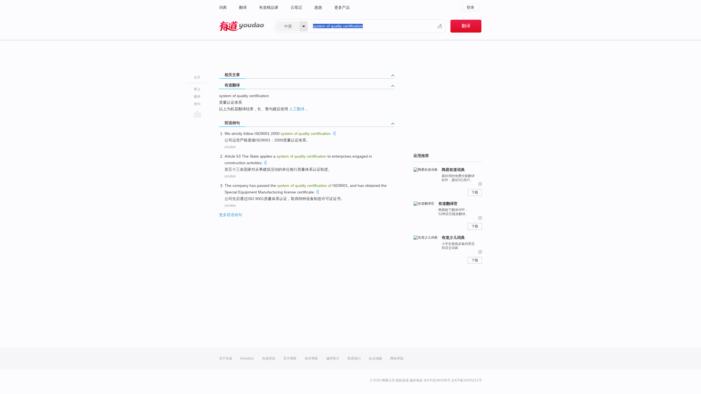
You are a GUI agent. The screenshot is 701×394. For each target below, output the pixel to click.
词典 (223, 7)
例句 (197, 104)
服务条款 (416, 380)
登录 (470, 7)
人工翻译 (296, 109)
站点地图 (375, 358)
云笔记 (296, 7)
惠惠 (318, 7)
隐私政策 (402, 380)
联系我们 (354, 358)
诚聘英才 (332, 358)
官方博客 (290, 358)
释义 (197, 89)
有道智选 (268, 358)
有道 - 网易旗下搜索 (241, 26)
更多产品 (342, 7)
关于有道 (225, 358)
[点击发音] (334, 134)
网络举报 (396, 358)
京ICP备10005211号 (466, 380)
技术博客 (311, 358)
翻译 (243, 7)
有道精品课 (268, 7)
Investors (247, 358)
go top (197, 114)
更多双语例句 (230, 215)
